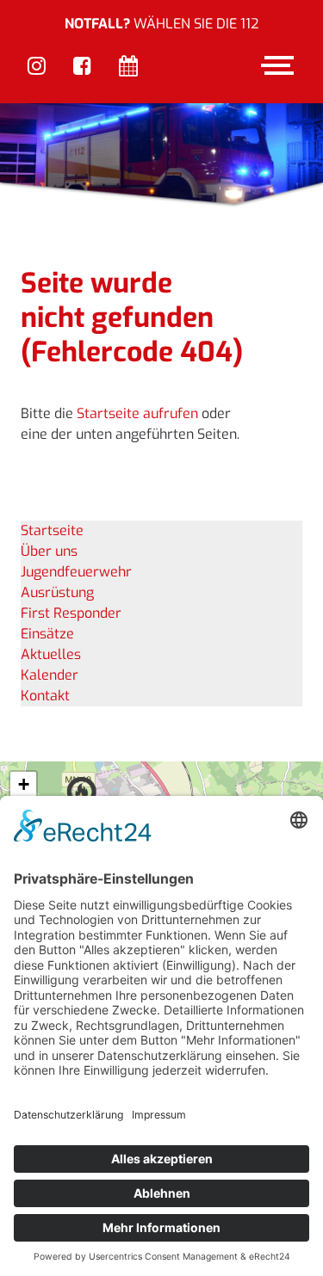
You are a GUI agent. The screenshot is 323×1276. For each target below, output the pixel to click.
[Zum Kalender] (128, 67)
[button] (23, 785)
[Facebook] (82, 67)
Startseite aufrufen (137, 413)
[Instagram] (36, 67)
